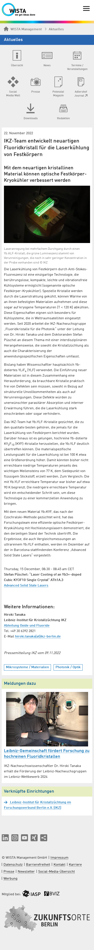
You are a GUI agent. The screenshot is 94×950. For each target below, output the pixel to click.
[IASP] (31, 894)
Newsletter (26, 872)
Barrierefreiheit (38, 865)
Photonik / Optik (68, 667)
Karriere (75, 865)
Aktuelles (56, 29)
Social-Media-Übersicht (56, 872)
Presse (8, 872)
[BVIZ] (51, 894)
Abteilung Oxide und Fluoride (27, 625)
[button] (5, 838)
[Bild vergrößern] (47, 214)
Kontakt (59, 865)
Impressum (59, 858)
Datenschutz (13, 865)
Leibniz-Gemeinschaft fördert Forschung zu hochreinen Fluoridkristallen (46, 754)
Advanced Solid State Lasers (26, 585)
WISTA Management (26, 29)
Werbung (10, 878)
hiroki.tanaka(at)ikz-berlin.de (38, 636)
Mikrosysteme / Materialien (27, 667)
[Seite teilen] (44, 838)
